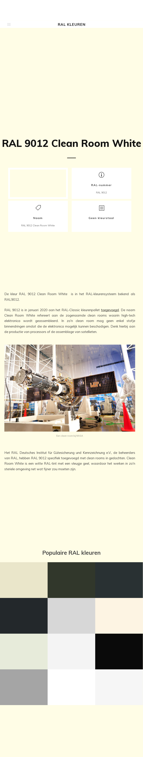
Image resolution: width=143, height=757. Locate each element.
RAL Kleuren (71, 24)
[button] (9, 24)
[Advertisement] (69, 259)
